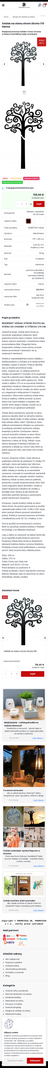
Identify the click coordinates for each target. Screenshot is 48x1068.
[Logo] (24, 5)
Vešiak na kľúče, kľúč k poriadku (19, 900)
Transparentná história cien (20, 188)
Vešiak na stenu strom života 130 (20, 651)
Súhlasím (35, 1060)
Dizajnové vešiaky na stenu (24, 17)
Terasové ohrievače (13, 790)
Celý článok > (38, 738)
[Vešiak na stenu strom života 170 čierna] (24, 64)
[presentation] (4, 64)
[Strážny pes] (35, 305)
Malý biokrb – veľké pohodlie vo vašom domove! (21, 724)
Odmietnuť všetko (15, 1061)
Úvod (6, 17)
